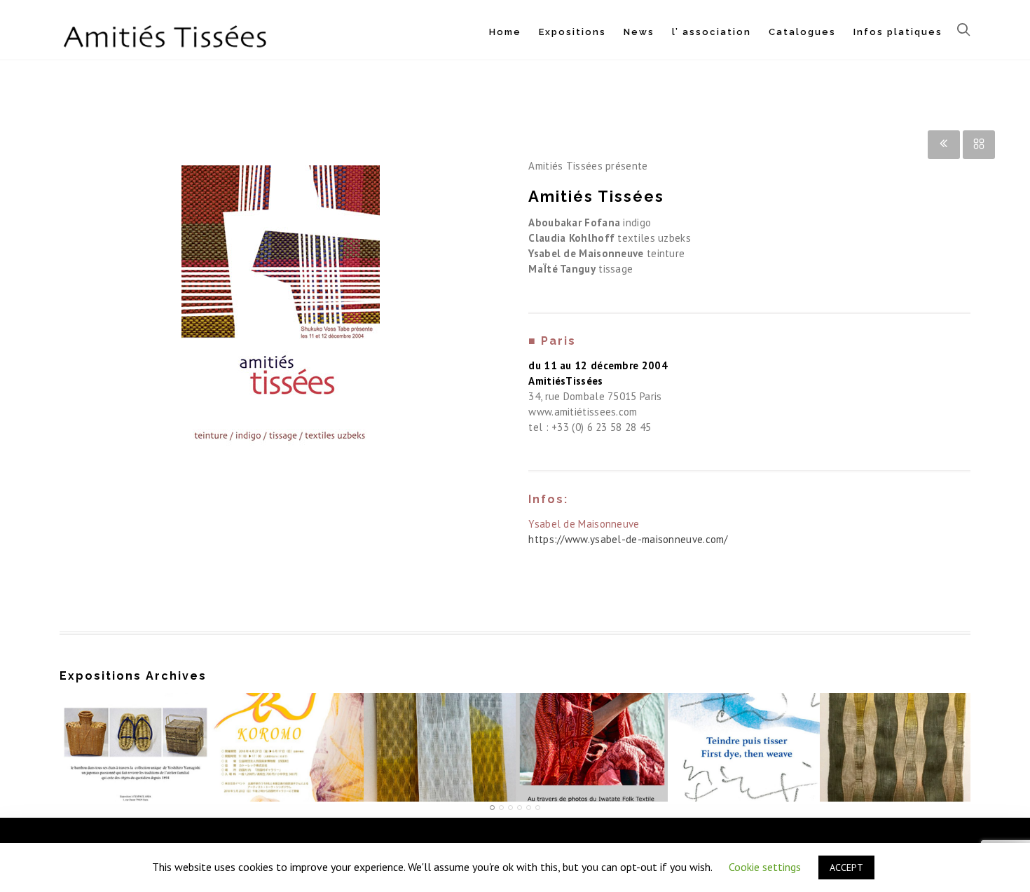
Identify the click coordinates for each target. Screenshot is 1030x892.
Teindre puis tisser (744, 740)
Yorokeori (895, 740)
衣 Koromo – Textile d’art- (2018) (287, 733)
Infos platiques (897, 32)
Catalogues (802, 32)
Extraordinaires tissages (439, 740)
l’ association (711, 32)
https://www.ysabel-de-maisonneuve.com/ (627, 539)
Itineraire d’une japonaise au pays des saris (592, 733)
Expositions (572, 32)
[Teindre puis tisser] (744, 696)
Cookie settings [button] (765, 867)
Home (505, 32)
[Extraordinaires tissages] (440, 696)
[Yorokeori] (896, 696)
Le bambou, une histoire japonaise (135, 733)
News (639, 32)
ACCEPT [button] (846, 867)
